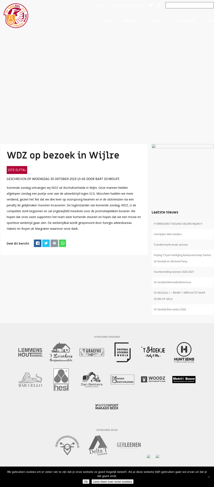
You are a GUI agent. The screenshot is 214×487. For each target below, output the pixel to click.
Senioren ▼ (132, 21)
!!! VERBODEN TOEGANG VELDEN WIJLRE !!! (178, 224)
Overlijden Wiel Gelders (168, 234)
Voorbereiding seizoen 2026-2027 (174, 272)
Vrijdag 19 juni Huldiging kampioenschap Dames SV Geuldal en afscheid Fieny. (182, 258)
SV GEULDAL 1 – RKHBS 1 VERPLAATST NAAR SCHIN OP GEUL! (179, 296)
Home (107, 21)
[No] (209, 477)
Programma (185, 21)
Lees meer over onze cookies (112, 481)
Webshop (99, 5)
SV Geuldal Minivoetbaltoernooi (172, 282)
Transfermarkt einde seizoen (171, 244)
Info (210, 21)
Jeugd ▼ (158, 21)
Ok (86, 481)
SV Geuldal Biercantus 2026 (170, 309)
